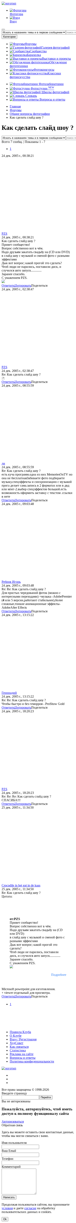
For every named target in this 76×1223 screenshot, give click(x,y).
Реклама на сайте (21, 1054)
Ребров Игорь (11, 581)
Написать (9, 1197)
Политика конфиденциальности (32, 1061)
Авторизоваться (13, 1121)
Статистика (18, 1050)
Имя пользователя (14, 1142)
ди (3, 463)
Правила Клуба (20, 1032)
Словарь (31, 96)
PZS (4, 233)
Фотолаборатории (51, 84)
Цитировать (23, 285)
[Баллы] (38, 1025)
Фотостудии (42, 88)
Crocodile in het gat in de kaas (21, 885)
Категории (9, 36)
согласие (30, 1208)
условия (7, 1208)
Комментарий (11, 1166)
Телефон (7, 1158)
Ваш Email (9, 1150)
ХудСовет (16, 1043)
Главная (15, 106)
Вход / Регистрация (23, 1039)
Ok (5, 1219)
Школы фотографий (55, 92)
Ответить (8, 285)
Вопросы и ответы (52, 99)
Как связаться (19, 1046)
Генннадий (9, 693)
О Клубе (15, 1035)
